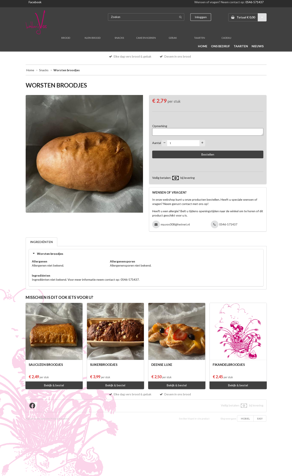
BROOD (65, 37)
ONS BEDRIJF (220, 46)
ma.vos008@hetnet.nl (175, 224)
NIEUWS (258, 46)
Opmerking (159, 126)
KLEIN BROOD (92, 37)
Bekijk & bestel (54, 385)
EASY (260, 418)
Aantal (156, 142)
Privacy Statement (59, 418)
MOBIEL (245, 418)
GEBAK (173, 37)
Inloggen (201, 17)
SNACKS (119, 37)
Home (30, 70)
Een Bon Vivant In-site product (194, 418)
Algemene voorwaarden (38, 418)
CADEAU (226, 37)
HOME (202, 46)
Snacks (44, 70)
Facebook (35, 2)
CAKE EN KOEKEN (146, 37)
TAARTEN (199, 37)
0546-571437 (254, 2)
